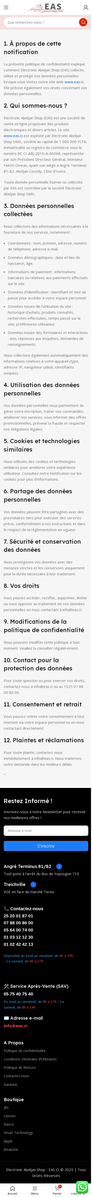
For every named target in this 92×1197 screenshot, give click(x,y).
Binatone (11, 1149)
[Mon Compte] (86, 7)
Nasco (9, 1124)
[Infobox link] (33, 866)
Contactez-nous (16, 1075)
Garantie (10, 1084)
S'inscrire (46, 846)
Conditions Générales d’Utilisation (30, 1059)
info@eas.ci (15, 1025)
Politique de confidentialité (25, 1050)
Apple (8, 1141)
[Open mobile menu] (6, 7)
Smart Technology (18, 1132)
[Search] (83, 22)
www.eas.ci (74, 81)
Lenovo (10, 1116)
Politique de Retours (20, 1067)
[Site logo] (46, 6)
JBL (6, 1107)
